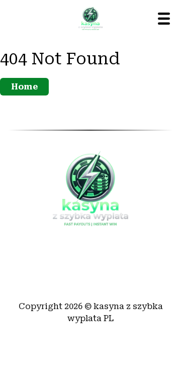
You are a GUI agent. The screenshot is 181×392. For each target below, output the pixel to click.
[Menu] (164, 18)
